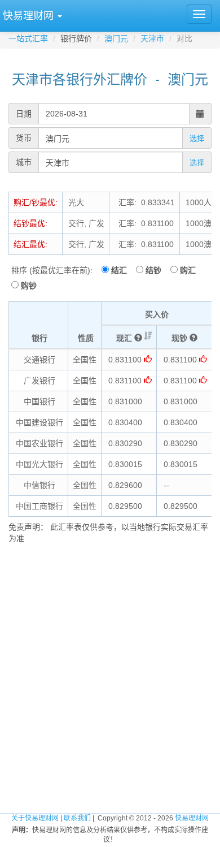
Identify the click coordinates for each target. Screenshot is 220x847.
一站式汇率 (28, 38)
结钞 (157, 270)
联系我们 (77, 818)
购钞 (29, 285)
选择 (197, 138)
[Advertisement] (110, 671)
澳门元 (116, 38)
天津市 (152, 38)
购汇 (191, 270)
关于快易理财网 (35, 818)
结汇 (122, 270)
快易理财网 (192, 818)
